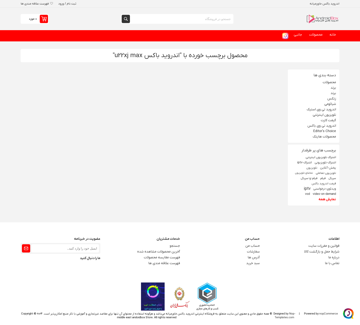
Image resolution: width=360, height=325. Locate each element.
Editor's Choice (324, 131)
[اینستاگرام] (285, 35)
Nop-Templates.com (285, 315)
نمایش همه (327, 199)
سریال (332, 178)
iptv (307, 188)
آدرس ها (254, 257)
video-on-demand (324, 194)
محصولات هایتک (324, 136)
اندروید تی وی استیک (321, 109)
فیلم (323, 178)
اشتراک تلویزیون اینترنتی (321, 157)
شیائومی (330, 104)
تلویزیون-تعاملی (326, 173)
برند (333, 88)
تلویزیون (311, 168)
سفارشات (253, 252)
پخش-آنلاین (328, 168)
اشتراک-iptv (304, 162)
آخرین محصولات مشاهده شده (158, 252)
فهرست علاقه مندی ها (164, 263)
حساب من (252, 246)
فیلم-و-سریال (309, 178)
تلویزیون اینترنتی (324, 115)
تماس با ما (332, 263)
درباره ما (333, 257)
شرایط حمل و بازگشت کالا (321, 252)
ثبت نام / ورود (67, 4)
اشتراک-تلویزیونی (325, 162)
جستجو (126, 19)
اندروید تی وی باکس (322, 126)
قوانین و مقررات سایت (323, 246)
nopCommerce (328, 314)
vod (307, 194)
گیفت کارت (328, 120)
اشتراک (26, 248)
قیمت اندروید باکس (324, 183)
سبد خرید (253, 263)
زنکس (331, 98)
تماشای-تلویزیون (304, 173)
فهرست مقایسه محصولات (162, 257)
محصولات (329, 82)
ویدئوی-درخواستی (324, 189)
